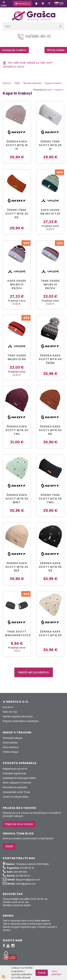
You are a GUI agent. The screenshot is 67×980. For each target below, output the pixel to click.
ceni (49, 89)
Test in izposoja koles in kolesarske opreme (27, 923)
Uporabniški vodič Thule (16, 792)
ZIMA (17, 83)
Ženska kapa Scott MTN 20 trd (16, 430)
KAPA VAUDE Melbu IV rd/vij (16, 284)
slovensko (57, 3)
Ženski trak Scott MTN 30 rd (16, 213)
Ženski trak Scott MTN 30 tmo (50, 498)
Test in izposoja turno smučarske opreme (26, 920)
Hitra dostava (10, 747)
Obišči (9, 846)
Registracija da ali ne (15, 768)
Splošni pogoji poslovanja (18, 716)
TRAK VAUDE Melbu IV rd (16, 357)
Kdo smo (8, 707)
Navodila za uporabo (15, 787)
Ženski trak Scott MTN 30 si (50, 145)
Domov (7, 83)
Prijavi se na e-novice (19, 824)
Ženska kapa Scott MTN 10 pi (17, 145)
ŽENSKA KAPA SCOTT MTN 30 (50, 633)
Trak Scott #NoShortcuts (17, 633)
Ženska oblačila (32, 83)
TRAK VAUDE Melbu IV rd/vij (50, 284)
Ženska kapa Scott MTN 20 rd (50, 430)
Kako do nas (10, 711)
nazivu (58, 89)
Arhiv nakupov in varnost (17, 782)
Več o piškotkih (56, 973)
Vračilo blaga (10, 751)
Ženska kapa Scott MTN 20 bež (16, 566)
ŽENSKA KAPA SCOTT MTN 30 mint (16, 498)
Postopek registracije (14, 773)
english (61, 3)
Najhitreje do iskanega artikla (19, 778)
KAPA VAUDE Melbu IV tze (50, 211)
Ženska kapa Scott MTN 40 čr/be (50, 359)
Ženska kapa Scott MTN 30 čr (50, 566)
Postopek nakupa (12, 737)
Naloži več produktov (33, 672)
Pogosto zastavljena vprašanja (21, 721)
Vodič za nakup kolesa (15, 796)
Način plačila (10, 742)
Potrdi (41, 973)
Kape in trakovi (53, 83)
